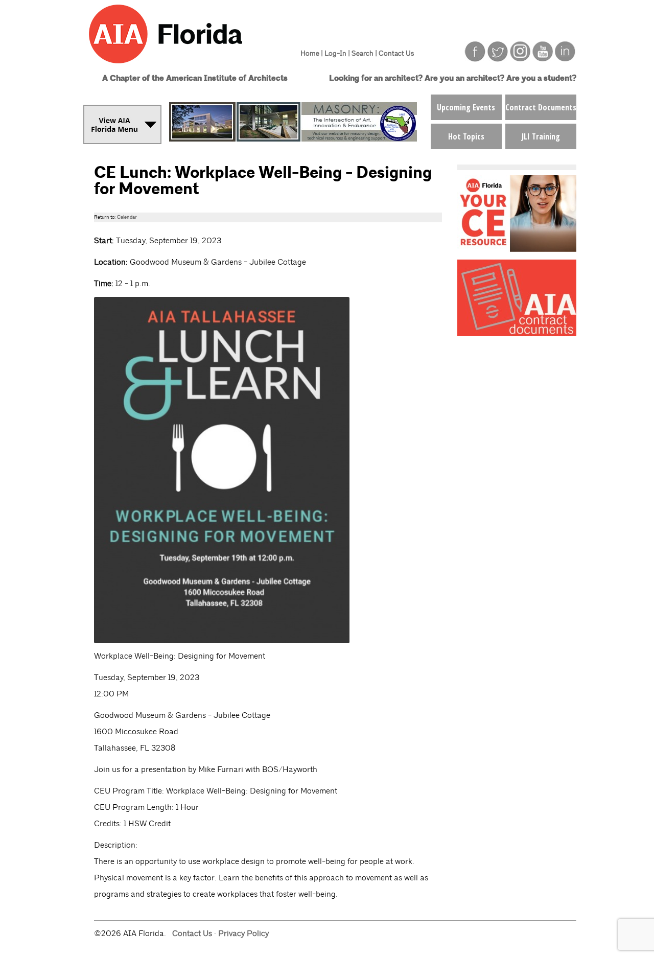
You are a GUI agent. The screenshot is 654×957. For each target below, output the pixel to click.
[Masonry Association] (293, 138)
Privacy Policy (243, 933)
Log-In (335, 53)
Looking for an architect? (376, 78)
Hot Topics (466, 136)
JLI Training (541, 136)
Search (362, 53)
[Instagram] (520, 59)
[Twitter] (497, 59)
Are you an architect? (464, 78)
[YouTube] (542, 59)
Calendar (127, 217)
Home (309, 53)
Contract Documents (540, 107)
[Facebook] (475, 59)
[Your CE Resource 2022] (516, 249)
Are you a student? (541, 78)
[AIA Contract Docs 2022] (516, 333)
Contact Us (396, 53)
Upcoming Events (466, 107)
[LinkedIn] (565, 59)
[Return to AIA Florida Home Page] (185, 67)
